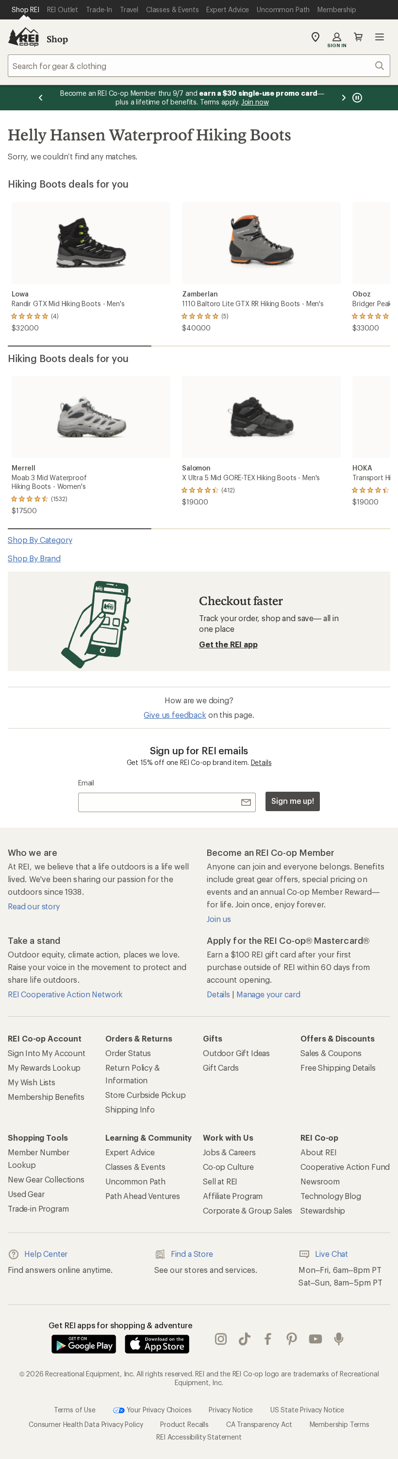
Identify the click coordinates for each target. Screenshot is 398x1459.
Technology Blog (330, 1195)
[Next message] (343, 97)
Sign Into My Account (46, 1053)
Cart (358, 37)
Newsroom (320, 1181)
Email (86, 783)
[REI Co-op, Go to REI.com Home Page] (23, 37)
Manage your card (268, 994)
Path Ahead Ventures (142, 1195)
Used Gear (26, 1193)
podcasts (339, 1339)
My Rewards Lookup (44, 1067)
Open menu (379, 37)
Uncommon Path (135, 1181)
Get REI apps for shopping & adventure (121, 1325)
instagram (221, 1339)
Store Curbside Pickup (145, 1094)
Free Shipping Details (338, 1067)
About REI (318, 1152)
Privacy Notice (231, 1410)
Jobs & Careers (229, 1152)
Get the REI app (228, 644)
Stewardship (322, 1210)
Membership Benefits (46, 1096)
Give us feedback (175, 714)
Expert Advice (130, 1152)
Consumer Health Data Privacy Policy (86, 1424)
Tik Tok (245, 1339)
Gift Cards (220, 1067)
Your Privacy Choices (158, 1410)
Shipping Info (130, 1109)
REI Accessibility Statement (199, 1437)
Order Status (128, 1053)
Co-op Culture (228, 1166)
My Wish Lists (31, 1082)
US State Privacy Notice (307, 1410)
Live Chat (331, 1253)
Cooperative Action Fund (345, 1166)
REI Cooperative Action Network (65, 994)
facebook (268, 1339)
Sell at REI (220, 1181)
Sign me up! (292, 800)
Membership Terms (339, 1424)
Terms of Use (75, 1410)
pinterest (292, 1339)
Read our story (34, 906)
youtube (316, 1339)
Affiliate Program (233, 1195)
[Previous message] (41, 97)
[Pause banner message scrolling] (356, 97)
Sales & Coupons (331, 1053)
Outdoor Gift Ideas (236, 1053)
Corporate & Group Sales (247, 1210)
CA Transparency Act (259, 1424)
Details (261, 762)
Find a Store (192, 1253)
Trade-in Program (38, 1208)
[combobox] (199, 65)
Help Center (45, 1253)
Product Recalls (184, 1424)
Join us (219, 918)
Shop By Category (40, 539)
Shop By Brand (34, 558)
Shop (57, 39)
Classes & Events (135, 1166)
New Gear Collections (46, 1179)
